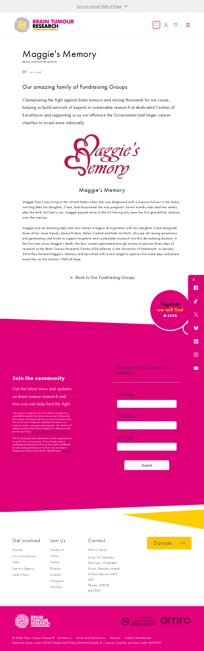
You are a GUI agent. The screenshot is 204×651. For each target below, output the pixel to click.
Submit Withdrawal (138, 638)
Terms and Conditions (91, 638)
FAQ (15, 562)
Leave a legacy (23, 568)
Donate (17, 550)
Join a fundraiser (24, 556)
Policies (115, 638)
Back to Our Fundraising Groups (105, 277)
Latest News (21, 574)
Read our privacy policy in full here (50, 431)
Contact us (64, 638)
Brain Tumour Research (39, 638)
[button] (156, 25)
